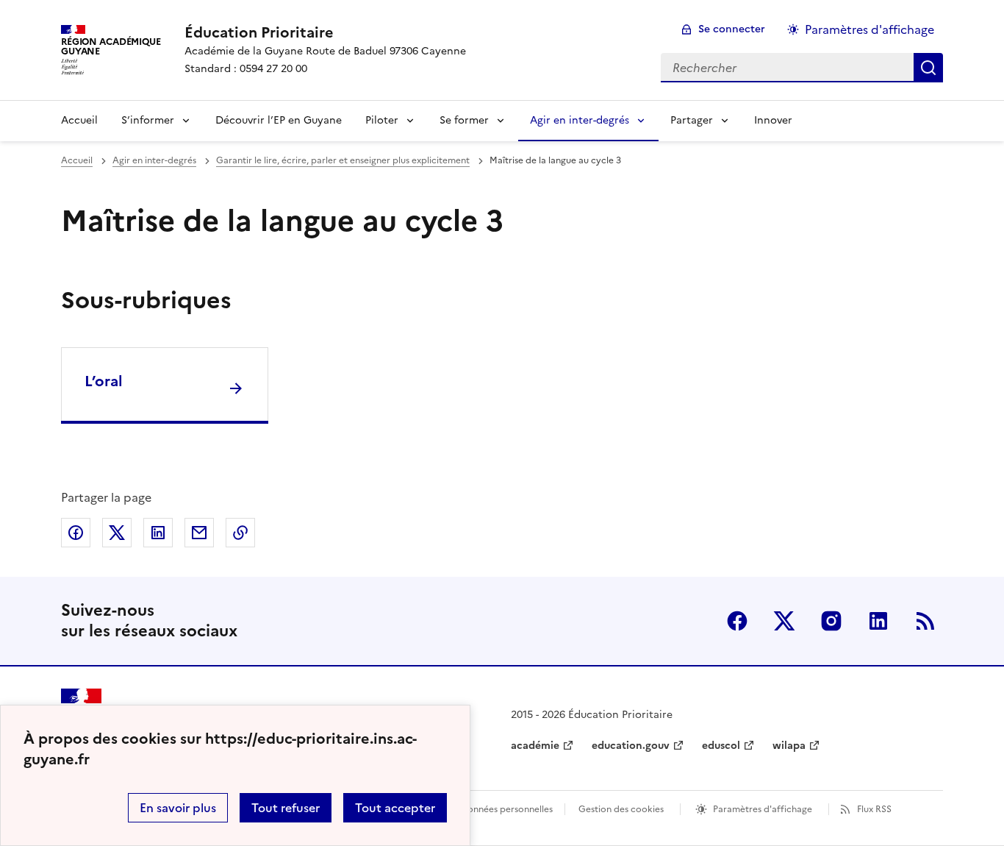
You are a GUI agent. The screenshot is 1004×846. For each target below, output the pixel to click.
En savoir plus (178, 808)
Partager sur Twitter (117, 532)
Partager (691, 120)
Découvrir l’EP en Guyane (278, 120)
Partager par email (199, 532)
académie (535, 745)
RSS (925, 621)
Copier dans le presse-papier (240, 532)
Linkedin (878, 621)
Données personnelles (506, 809)
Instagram (831, 621)
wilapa (789, 745)
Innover (773, 120)
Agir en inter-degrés (579, 120)
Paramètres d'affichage (869, 29)
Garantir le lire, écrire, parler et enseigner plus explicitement (343, 160)
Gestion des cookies (621, 809)
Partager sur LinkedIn (158, 532)
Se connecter (731, 29)
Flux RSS (874, 809)
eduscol (721, 745)
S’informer (147, 120)
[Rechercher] (928, 67)
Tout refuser (285, 808)
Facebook (737, 621)
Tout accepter (395, 808)
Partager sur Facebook (75, 532)
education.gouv (631, 745)
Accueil (79, 120)
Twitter (784, 621)
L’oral (104, 381)
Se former (464, 120)
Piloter (381, 120)
